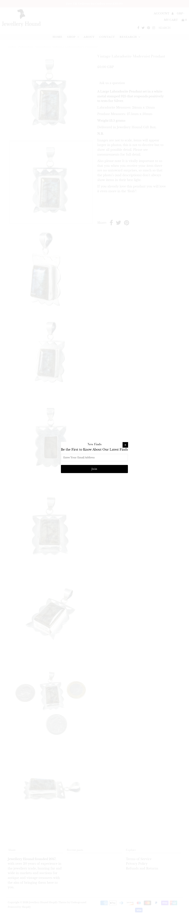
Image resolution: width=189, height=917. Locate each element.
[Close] (125, 445)
